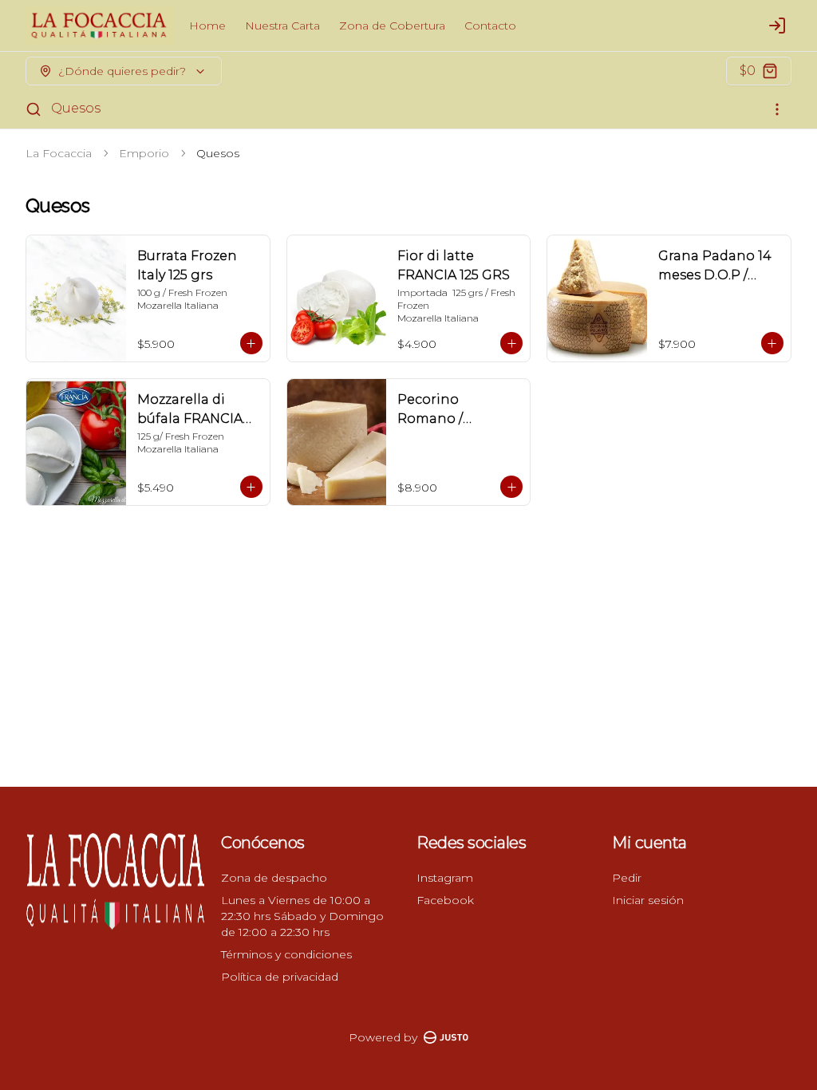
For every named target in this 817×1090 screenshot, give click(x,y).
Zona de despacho (274, 878)
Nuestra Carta (282, 25)
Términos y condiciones (286, 954)
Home (207, 25)
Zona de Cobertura (392, 25)
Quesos (76, 108)
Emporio (144, 153)
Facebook (445, 900)
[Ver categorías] (777, 109)
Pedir (626, 878)
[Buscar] (33, 109)
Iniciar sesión (648, 900)
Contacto (490, 25)
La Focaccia (59, 153)
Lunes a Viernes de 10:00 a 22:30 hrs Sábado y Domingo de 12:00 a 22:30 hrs (302, 916)
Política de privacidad (279, 977)
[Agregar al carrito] (251, 343)
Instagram (444, 878)
